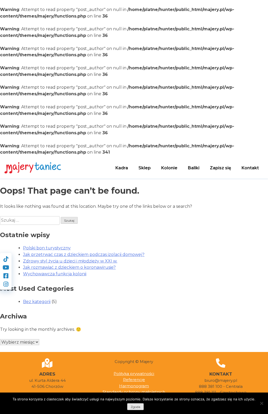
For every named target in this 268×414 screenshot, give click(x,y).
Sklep (144, 167)
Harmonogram (134, 385)
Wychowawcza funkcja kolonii (54, 273)
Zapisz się (220, 167)
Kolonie (169, 167)
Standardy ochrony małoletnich (134, 391)
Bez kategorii (37, 301)
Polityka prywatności (134, 373)
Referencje (134, 379)
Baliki (193, 167)
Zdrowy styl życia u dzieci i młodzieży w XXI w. (70, 261)
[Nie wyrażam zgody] (261, 403)
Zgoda (135, 407)
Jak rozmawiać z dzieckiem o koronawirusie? (69, 267)
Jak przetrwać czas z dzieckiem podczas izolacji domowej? (83, 254)
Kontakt (250, 167)
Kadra (121, 167)
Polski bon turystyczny (47, 247)
